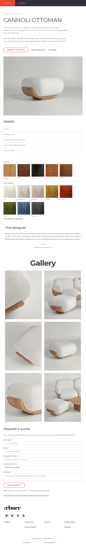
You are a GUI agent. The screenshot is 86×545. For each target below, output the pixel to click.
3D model (52, 49)
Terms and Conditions (50, 542)
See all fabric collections (13, 218)
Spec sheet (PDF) (38, 49)
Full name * (7, 440)
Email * (6, 448)
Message (6, 472)
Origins (7, 522)
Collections (29, 522)
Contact (67, 527)
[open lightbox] (23, 294)
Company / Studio (10, 456)
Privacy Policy (27, 542)
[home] (22, 3)
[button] (43, 129)
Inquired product (9, 464)
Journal (47, 522)
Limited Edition (30, 527)
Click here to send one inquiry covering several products (26, 495)
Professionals (69, 522)
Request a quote (16, 50)
